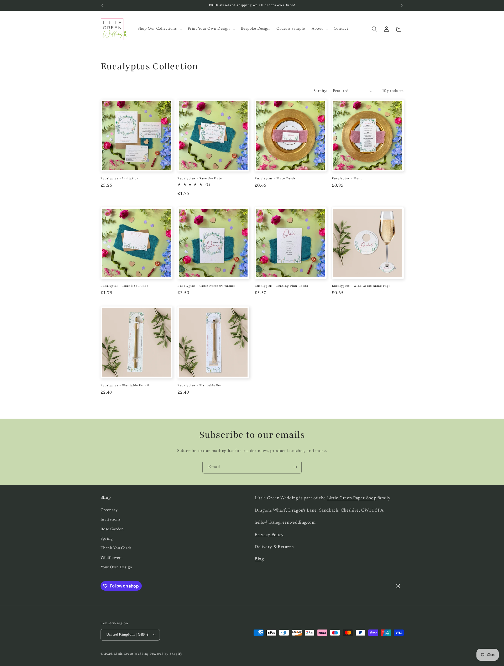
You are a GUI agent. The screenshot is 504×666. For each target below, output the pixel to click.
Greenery (109, 510)
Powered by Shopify (166, 653)
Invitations (111, 520)
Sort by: (320, 91)
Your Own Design (116, 567)
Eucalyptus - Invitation (120, 178)
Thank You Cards (116, 548)
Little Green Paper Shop (351, 498)
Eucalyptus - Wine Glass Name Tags (361, 286)
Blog (259, 559)
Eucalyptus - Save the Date (199, 178)
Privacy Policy (269, 535)
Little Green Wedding (131, 653)
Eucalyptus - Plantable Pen (199, 385)
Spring (107, 538)
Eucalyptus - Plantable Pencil (125, 385)
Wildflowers (112, 558)
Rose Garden (112, 529)
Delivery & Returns (274, 547)
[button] (159, 29)
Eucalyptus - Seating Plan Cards (281, 286)
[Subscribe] (295, 467)
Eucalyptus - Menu (347, 178)
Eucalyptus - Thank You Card (125, 286)
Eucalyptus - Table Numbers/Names (206, 286)
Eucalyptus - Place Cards (275, 178)
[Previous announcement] (102, 5)
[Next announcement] (402, 5)
